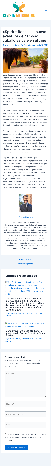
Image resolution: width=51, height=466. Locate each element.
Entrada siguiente (25, 264)
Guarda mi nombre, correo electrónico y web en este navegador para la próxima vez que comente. (25, 437)
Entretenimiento (27, 313)
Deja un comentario (11, 45)
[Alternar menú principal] (46, 9)
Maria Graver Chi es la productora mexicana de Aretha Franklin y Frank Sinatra (25, 333)
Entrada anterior (25, 259)
